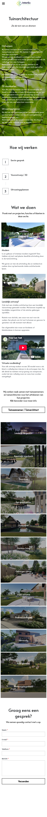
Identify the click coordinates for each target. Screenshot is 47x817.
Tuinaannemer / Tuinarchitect (23, 409)
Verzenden (23, 781)
